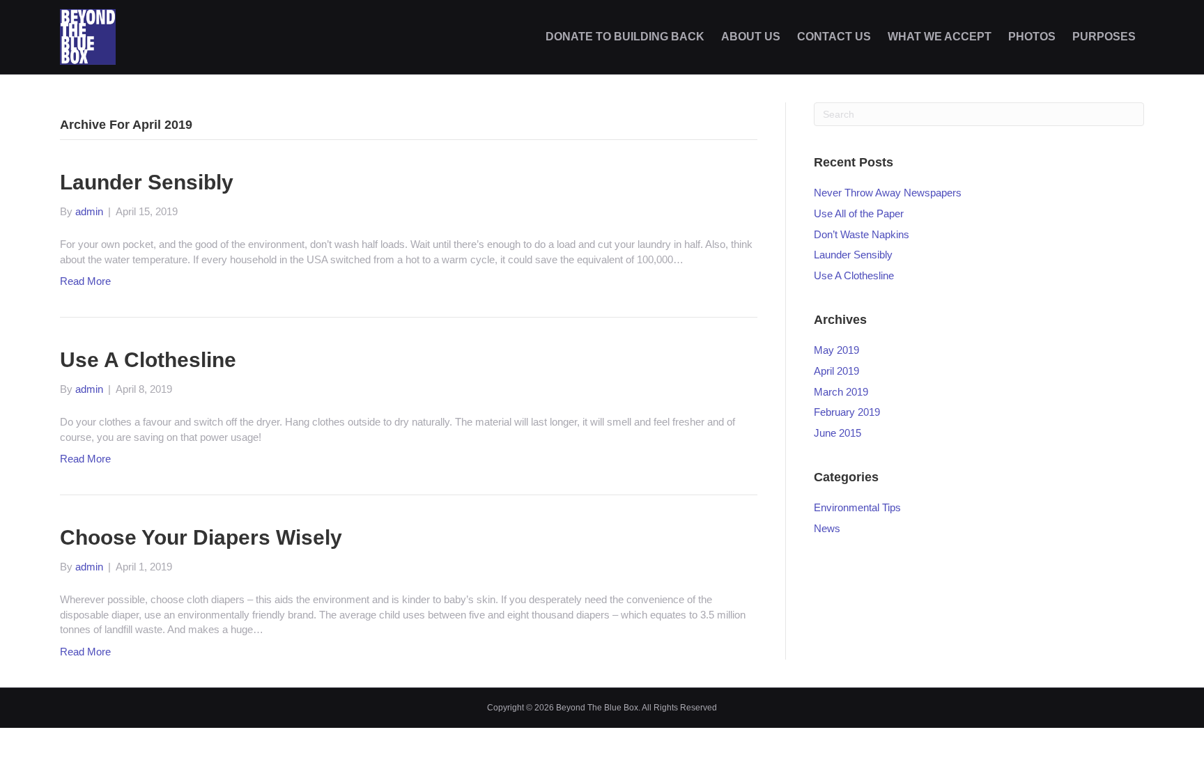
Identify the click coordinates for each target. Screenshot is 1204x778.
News (827, 528)
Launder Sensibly (146, 182)
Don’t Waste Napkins (861, 234)
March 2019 (841, 392)
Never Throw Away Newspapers (888, 193)
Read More (85, 281)
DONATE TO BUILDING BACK (625, 36)
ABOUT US (750, 36)
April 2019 (836, 371)
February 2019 (847, 412)
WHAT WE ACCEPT (939, 36)
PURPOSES (1104, 36)
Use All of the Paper (859, 213)
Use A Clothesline (148, 359)
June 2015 (837, 433)
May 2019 (836, 350)
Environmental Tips (857, 507)
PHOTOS (1032, 36)
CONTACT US (834, 36)
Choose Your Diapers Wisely (201, 537)
